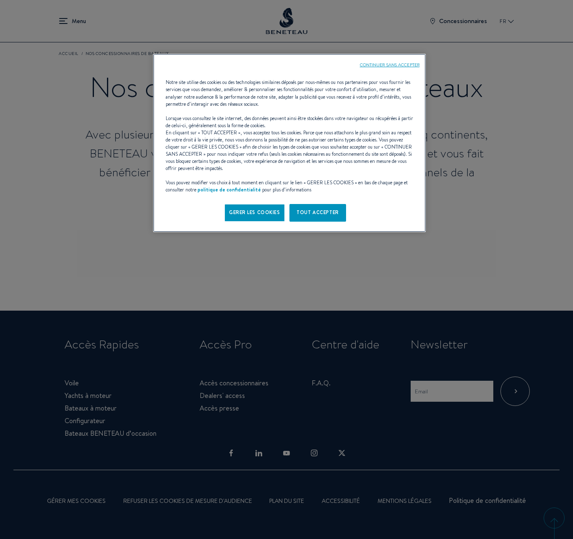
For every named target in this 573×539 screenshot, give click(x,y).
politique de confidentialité (229, 189)
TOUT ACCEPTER (318, 212)
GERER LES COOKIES (254, 212)
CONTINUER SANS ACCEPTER (389, 65)
